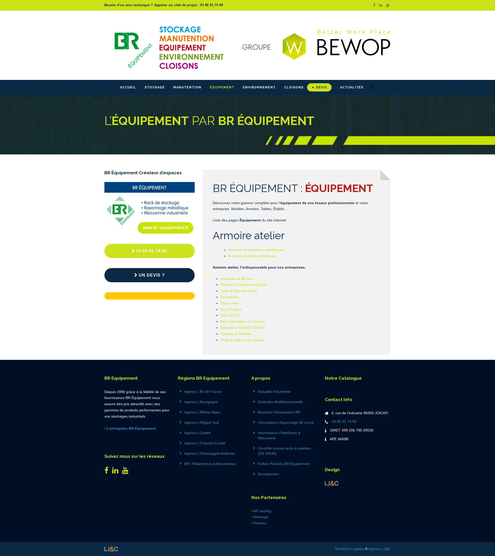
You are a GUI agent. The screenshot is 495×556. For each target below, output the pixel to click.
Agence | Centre (197, 433)
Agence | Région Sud (201, 422)
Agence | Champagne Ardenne (209, 453)
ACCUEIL (128, 87)
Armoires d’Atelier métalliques (252, 256)
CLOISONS (293, 87)
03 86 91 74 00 (151, 251)
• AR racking (261, 511)
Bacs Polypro (231, 309)
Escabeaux (229, 297)
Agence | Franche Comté (204, 443)
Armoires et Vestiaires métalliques (255, 250)
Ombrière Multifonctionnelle (280, 402)
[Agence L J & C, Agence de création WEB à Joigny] (332, 483)
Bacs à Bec (229, 303)
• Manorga (259, 517)
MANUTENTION (187, 87)
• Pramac (258, 523)
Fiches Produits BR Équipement (284, 464)
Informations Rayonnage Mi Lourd (286, 422)
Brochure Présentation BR (279, 412)
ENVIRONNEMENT (259, 87)
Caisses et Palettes (236, 334)
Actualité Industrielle (274, 391)
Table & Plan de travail (238, 291)
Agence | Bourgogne (201, 402)
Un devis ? (152, 275)
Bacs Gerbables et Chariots (242, 321)
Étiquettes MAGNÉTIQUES (242, 328)
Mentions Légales (349, 549)
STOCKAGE (155, 87)
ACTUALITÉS (351, 87)
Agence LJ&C (379, 549)
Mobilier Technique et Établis (243, 285)
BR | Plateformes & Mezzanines (210, 464)
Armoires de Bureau (236, 279)
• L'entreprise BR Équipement (130, 428)
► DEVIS (319, 87)
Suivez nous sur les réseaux (134, 456)
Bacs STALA (230, 315)
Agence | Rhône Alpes (202, 412)
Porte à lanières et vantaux (242, 340)
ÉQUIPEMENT (222, 87)
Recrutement (268, 474)
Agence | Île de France (202, 391)
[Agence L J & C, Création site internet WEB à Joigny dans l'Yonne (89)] (111, 549)
